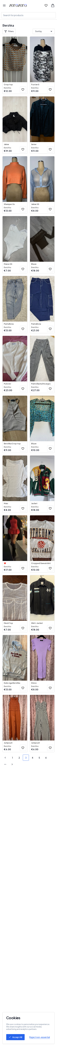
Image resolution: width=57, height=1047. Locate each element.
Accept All (17, 1037)
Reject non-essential (39, 1037)
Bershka (7, 88)
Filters (11, 31)
